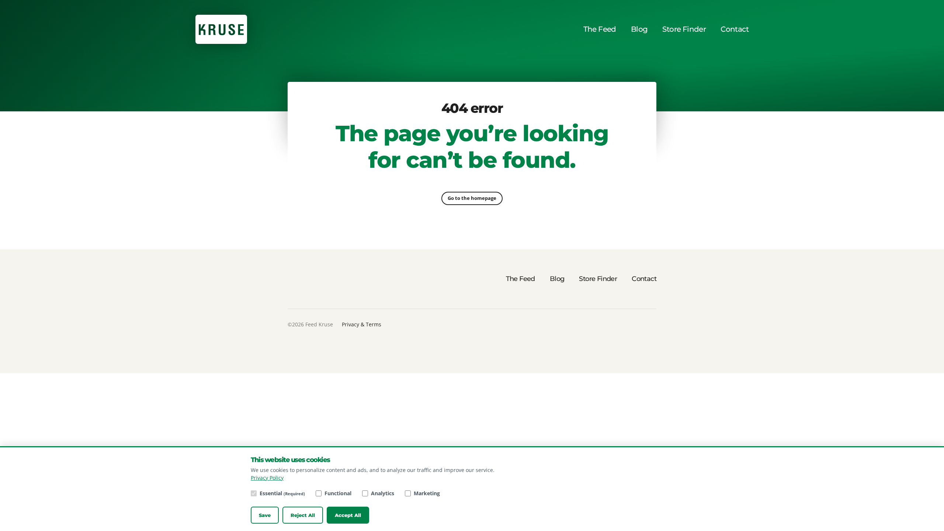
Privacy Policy (267, 477)
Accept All (348, 515)
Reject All (303, 515)
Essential (282, 493)
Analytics (382, 493)
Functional (337, 493)
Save (265, 515)
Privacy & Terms (361, 324)
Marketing (427, 493)
